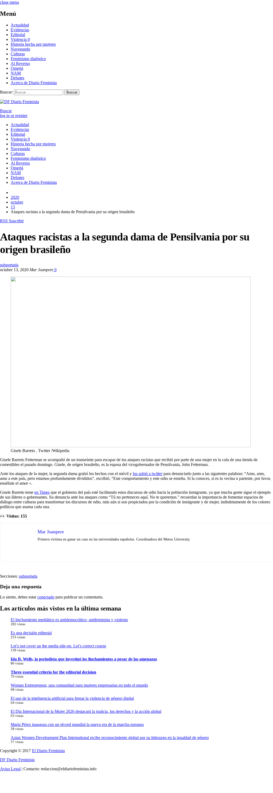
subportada (9, 265)
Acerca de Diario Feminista (34, 82)
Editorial (18, 34)
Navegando (20, 49)
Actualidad (20, 25)
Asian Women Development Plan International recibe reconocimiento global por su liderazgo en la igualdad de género (110, 737)
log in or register (13, 115)
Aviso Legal (10, 769)
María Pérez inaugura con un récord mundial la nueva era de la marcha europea (77, 724)
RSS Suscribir (12, 221)
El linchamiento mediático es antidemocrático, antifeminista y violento (69, 619)
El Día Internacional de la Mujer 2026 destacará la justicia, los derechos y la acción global (86, 711)
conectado (45, 597)
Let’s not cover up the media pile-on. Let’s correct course (58, 646)
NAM (16, 73)
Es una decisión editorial (31, 633)
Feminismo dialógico (28, 58)
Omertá (17, 68)
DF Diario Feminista (17, 759)
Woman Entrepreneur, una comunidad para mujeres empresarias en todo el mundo (79, 685)
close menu (9, 2)
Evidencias (20, 30)
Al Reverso (20, 63)
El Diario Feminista (48, 750)
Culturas (18, 54)
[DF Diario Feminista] (19, 101)
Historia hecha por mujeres (33, 44)
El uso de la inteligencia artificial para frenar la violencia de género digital (72, 698)
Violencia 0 (20, 39)
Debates (17, 78)
